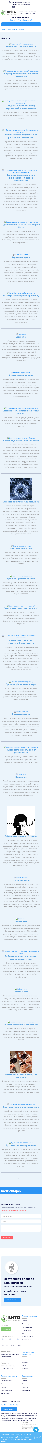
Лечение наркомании (29, 1316)
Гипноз (24, 1365)
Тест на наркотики (27, 1324)
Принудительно (27, 1327)
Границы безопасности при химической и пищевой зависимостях (21, 178)
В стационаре (26, 1384)
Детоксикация (5, 1393)
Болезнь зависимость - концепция (21, 1024)
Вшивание (25, 1368)
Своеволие (21, 336)
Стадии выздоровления (21, 375)
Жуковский (6, 1329)
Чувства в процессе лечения (21, 578)
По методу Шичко (6, 1380)
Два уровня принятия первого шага (21, 1107)
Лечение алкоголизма (9, 1376)
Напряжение (21, 921)
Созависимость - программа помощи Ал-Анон (21, 412)
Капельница (26, 1390)
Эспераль (25, 1362)
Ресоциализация (27, 1336)
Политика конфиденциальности (29, 1423)
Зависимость (12, 29)
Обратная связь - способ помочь (21, 836)
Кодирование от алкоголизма (28, 1353)
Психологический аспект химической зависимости (21, 642)
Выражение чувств (21, 257)
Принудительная (6, 1390)
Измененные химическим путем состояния (21, 1075)
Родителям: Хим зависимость (21, 46)
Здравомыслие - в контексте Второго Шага (21, 226)
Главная (3, 29)
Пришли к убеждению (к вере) (21, 684)
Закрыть (37, 1438)
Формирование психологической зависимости (21, 75)
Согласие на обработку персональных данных (29, 1428)
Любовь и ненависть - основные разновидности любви (21, 957)
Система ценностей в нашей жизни (21, 440)
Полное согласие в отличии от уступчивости (21, 751)
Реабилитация (26, 1330)
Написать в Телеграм (19, 4)
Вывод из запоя (27, 1376)
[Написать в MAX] (36, 1425)
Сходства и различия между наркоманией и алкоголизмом (21, 107)
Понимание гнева (21, 714)
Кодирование (26, 1340)
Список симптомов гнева (21, 548)
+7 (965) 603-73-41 (21, 17)
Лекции (21, 29)
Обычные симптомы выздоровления (21, 501)
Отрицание (21, 777)
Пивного (3, 1384)
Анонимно (25, 1387)
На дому (24, 1320)
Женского (4, 1387)
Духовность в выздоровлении (21, 1145)
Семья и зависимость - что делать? (21, 608)
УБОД (24, 1333)
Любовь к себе (21, 991)
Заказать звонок (11, 1300)
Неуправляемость (21, 880)
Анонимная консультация (21, 2)
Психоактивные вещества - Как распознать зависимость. (21, 136)
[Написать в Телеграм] (36, 1429)
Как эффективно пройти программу (21, 295)
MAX (13, 6)
